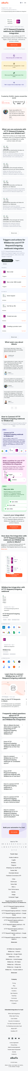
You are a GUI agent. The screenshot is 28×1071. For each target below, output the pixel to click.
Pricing (14, 983)
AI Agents (14, 1003)
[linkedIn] (12, 1038)
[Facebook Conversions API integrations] (14, 627)
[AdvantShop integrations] (9, 661)
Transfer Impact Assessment (14, 1049)
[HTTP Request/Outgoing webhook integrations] (19, 632)
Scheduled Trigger (14, 897)
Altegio (13, 894)
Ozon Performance (13, 889)
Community (14, 998)
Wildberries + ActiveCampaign (14, 959)
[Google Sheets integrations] (14, 632)
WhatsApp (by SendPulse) (13, 868)
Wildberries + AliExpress (14, 964)
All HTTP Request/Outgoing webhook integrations (14, 907)
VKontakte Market (14, 873)
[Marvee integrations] (19, 667)
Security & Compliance (14, 1021)
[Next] (15, 407)
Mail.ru (13, 887)
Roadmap (14, 995)
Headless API (14, 1031)
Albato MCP (14, 1028)
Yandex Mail (13, 870)
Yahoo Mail (14, 884)
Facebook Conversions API (13, 875)
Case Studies (14, 1018)
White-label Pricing (14, 1016)
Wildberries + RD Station (14, 962)
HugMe (14, 860)
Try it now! (24, 276)
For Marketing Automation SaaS (14, 1026)
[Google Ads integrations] (9, 632)
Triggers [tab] (17, 260)
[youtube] (15, 1038)
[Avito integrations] (14, 661)
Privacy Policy (14, 1045)
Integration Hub (4, 7)
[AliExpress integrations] (3, 661)
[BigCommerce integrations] (19, 661)
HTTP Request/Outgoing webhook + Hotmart (14, 910)
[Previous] (12, 407)
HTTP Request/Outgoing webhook (8, 9)
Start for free (14, 44)
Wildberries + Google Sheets (14, 954)
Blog (14, 985)
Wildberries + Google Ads (14, 967)
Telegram (13, 865)
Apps (10, 7)
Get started (14, 832)
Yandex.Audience (13, 857)
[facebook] (9, 1038)
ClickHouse (13, 881)
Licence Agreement (14, 1042)
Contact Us (14, 1054)
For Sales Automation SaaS (14, 1023)
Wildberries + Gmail (14, 956)
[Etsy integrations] (14, 667)
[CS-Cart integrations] (9, 667)
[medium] (19, 1038)
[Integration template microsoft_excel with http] (14, 151)
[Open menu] (25, 2)
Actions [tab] (5, 264)
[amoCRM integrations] (3, 627)
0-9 (3, 844)
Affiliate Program (14, 1000)
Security (14, 1051)
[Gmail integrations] (19, 627)
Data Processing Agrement (14, 1047)
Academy (14, 990)
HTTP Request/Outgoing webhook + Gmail (14, 917)
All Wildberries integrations (14, 949)
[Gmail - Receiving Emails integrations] (3, 632)
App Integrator (14, 993)
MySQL (14, 892)
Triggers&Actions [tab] (7, 260)
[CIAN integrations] (3, 667)
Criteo (13, 879)
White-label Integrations (14, 1013)
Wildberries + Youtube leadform (14, 969)
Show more (14, 233)
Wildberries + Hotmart (14, 951)
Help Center (14, 988)
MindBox (13, 862)
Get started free (14, 527)
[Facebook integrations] (9, 627)
